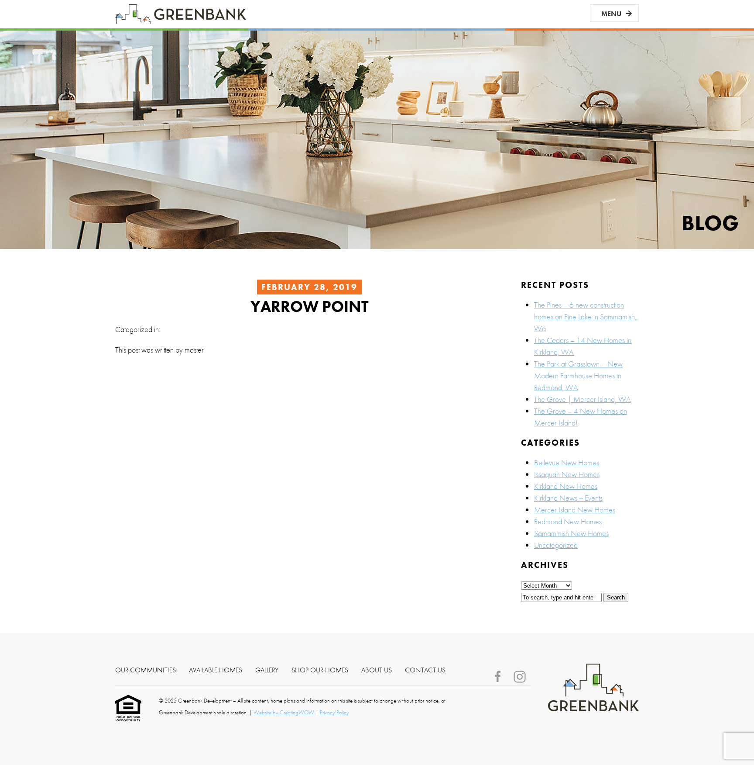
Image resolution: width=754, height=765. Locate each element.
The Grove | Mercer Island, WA (582, 399)
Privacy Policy (334, 712)
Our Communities (145, 670)
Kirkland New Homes (565, 486)
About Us (376, 670)
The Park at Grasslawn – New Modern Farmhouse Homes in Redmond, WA (578, 375)
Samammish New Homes (571, 533)
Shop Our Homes (319, 670)
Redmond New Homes (568, 521)
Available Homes (215, 670)
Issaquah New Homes (567, 474)
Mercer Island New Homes (574, 510)
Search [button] (616, 597)
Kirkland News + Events (568, 498)
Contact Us (425, 670)
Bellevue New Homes (566, 462)
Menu (611, 13)
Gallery (266, 670)
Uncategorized (556, 545)
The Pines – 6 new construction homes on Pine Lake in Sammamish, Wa (585, 316)
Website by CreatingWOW (284, 712)
